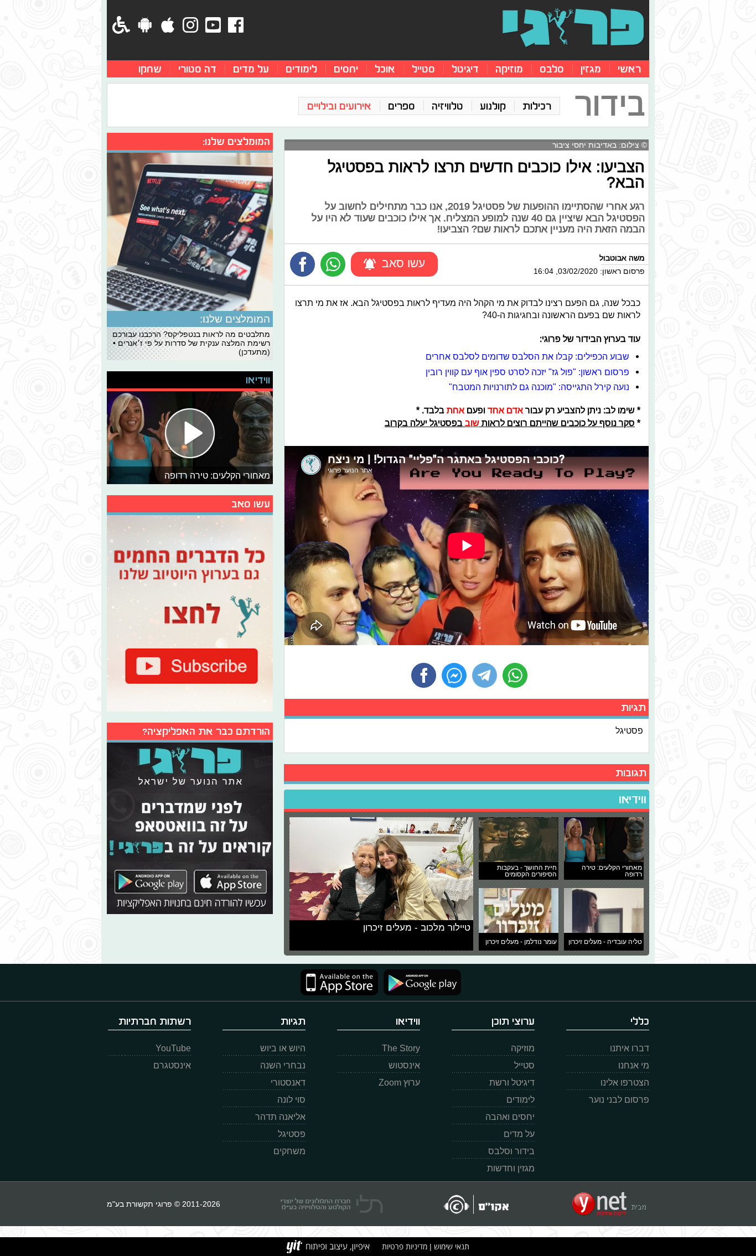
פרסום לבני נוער (619, 1099)
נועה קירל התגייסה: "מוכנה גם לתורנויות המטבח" (539, 387)
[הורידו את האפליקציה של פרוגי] (190, 827)
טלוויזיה (447, 106)
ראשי (629, 69)
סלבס (552, 69)
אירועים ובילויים (339, 106)
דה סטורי (197, 69)
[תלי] (332, 1204)
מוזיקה (509, 69)
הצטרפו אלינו (624, 1082)
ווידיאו (632, 799)
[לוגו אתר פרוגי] (573, 28)
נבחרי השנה (282, 1065)
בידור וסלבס (511, 1151)
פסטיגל (629, 730)
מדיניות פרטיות (404, 1246)
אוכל (385, 69)
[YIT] (328, 1246)
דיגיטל (465, 69)
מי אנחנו (633, 1065)
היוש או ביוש (282, 1048)
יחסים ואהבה (510, 1117)
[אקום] (476, 1204)
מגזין (591, 69)
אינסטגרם (172, 1065)
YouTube (173, 1048)
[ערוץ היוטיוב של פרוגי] (190, 612)
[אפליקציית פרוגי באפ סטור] (339, 982)
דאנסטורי (288, 1082)
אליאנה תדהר (280, 1117)
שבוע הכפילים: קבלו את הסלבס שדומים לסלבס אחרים (527, 356)
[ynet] (609, 1204)
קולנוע (493, 106)
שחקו (150, 69)
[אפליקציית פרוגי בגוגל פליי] (419, 982)
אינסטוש (404, 1065)
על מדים (251, 69)
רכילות (536, 106)
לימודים (301, 69)
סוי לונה (291, 1099)
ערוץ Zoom (399, 1082)
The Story (401, 1048)
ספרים (401, 106)
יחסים (346, 69)
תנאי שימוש (450, 1246)
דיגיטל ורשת (512, 1082)
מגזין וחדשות (511, 1168)
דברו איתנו (629, 1048)
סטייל (423, 69)
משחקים (289, 1151)
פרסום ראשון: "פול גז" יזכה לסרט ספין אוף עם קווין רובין (527, 372)
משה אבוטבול (622, 257)
